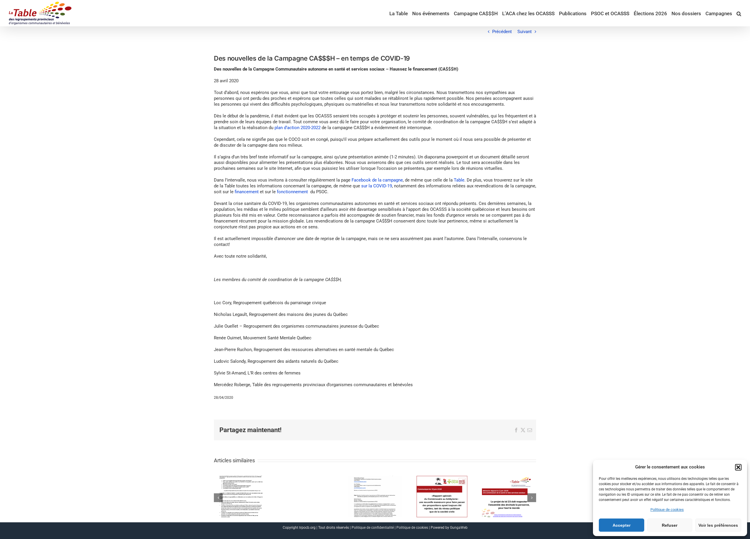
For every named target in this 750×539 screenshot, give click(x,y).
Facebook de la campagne (377, 180)
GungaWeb (459, 528)
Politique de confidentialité (373, 528)
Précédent (502, 31)
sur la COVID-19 (376, 186)
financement (247, 191)
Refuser (669, 525)
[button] (738, 467)
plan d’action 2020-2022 (298, 127)
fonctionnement (292, 191)
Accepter (621, 525)
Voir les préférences (718, 525)
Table (459, 180)
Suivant (524, 31)
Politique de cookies (667, 509)
